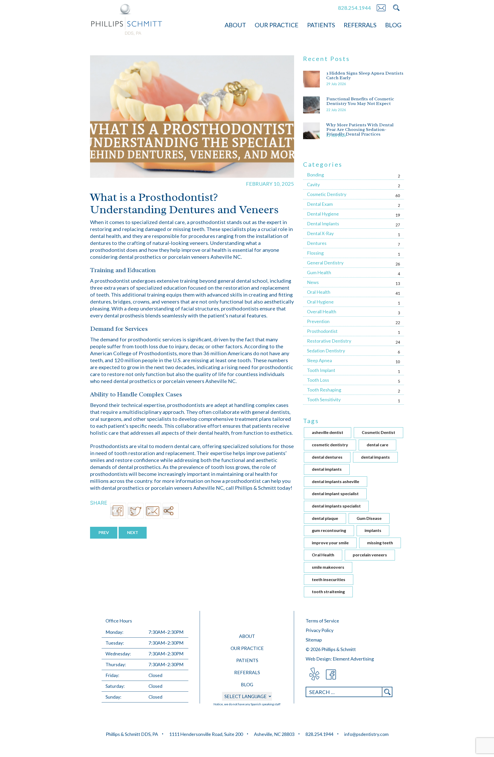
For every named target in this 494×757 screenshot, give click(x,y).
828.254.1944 (354, 8)
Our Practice (276, 25)
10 (397, 361)
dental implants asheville (335, 481)
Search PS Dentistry (396, 8)
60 (397, 195)
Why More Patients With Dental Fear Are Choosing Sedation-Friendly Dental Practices (360, 129)
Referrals (360, 25)
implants (373, 530)
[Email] (153, 511)
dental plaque (325, 518)
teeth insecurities (328, 579)
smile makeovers (328, 567)
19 (397, 215)
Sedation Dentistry (326, 350)
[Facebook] (118, 511)
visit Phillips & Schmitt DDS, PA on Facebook (331, 674)
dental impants (375, 457)
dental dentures (327, 457)
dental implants (327, 469)
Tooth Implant (321, 370)
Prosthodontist (322, 331)
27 (397, 224)
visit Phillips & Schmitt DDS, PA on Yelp (314, 674)
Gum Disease (369, 518)
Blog (393, 25)
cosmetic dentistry (330, 444)
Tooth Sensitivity (324, 399)
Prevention (318, 321)
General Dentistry (325, 262)
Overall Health (321, 311)
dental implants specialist (336, 505)
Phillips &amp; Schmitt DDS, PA (126, 20)
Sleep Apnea (319, 360)
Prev (104, 532)
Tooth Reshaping (324, 390)
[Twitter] (136, 511)
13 (397, 283)
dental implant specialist (335, 493)
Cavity (313, 184)
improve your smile (330, 542)
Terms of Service (322, 621)
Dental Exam (320, 204)
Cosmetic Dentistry (326, 194)
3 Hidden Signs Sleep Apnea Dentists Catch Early (364, 75)
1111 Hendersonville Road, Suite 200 (206, 734)
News (313, 282)
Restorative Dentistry (329, 341)
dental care (377, 444)
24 (397, 342)
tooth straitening (328, 591)
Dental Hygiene (323, 214)
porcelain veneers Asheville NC (199, 381)
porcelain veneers (370, 554)
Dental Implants (323, 223)
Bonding (315, 174)
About (235, 25)
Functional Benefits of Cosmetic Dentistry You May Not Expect (360, 101)
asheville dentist (327, 432)
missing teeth (380, 542)
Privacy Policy (319, 630)
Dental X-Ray (320, 233)
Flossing (315, 253)
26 (397, 264)
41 (397, 293)
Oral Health (318, 292)
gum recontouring (329, 530)
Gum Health (319, 272)
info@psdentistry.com (366, 734)
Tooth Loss (318, 380)
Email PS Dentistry (381, 8)
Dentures (317, 243)
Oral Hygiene (320, 302)
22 (397, 322)
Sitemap (314, 640)
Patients (321, 25)
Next (132, 532)
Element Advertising (353, 659)
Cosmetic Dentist (378, 432)
